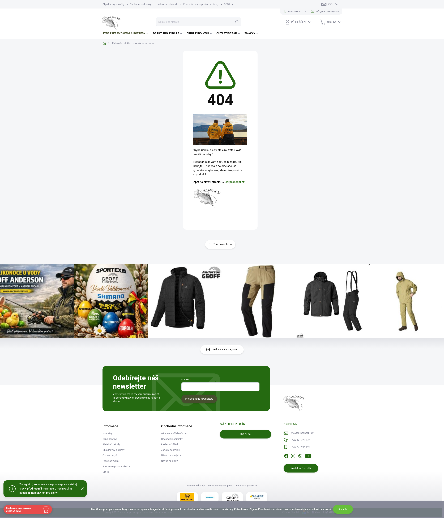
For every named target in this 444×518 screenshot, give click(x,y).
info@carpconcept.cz (302, 433)
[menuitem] (126, 33)
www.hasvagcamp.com (221, 485)
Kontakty (107, 433)
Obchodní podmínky (140, 4)
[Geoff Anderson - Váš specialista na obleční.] (232, 497)
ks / (245, 434)
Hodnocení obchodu (167, 4)
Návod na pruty (169, 460)
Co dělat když (110, 455)
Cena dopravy (110, 439)
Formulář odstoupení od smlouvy (201, 4)
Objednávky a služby (114, 4)
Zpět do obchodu (223, 244)
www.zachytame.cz (246, 485)
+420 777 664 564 (300, 446)
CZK (331, 4)
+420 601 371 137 (300, 439)
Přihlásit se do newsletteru (199, 398)
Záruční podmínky (170, 450)
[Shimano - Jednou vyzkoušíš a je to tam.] (210, 497)
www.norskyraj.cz (197, 485)
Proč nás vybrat (111, 460)
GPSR (227, 4)
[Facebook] (286, 455)
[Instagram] (293, 455)
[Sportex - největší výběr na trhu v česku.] (187, 497)
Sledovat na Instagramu (225, 349)
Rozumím (343, 509)
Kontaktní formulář (301, 468)
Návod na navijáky (171, 455)
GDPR (106, 471)
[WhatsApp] (300, 455)
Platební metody (111, 444)
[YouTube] (308, 455)
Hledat (236, 21)
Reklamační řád (169, 444)
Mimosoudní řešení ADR (174, 433)
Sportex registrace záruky (116, 466)
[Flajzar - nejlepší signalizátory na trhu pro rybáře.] (257, 497)
